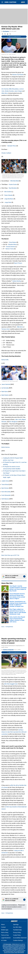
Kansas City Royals (17, 74)
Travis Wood (4, 484)
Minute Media (8, 944)
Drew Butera (12, 242)
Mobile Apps (4, 930)
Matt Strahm (5, 395)
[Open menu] (2, 2)
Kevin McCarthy (5, 491)
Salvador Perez (11, 146)
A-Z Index (4, 940)
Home (2, 626)
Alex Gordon (7, 191)
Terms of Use (5, 935)
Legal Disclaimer (6, 938)
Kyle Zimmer (5, 488)
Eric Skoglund (13, 421)
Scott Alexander (6, 495)
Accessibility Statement (20, 938)
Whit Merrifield (14, 181)
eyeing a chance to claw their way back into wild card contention (13, 732)
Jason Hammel (5, 384)
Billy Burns (20, 327)
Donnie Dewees (10, 246)
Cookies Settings (18, 940)
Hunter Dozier (13, 184)
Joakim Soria (5, 481)
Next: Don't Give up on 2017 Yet (10, 555)
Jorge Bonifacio (8, 199)
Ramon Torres (10, 249)
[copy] (10, 34)
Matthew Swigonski (8, 649)
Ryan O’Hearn (18, 263)
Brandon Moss (12, 244)
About (3, 924)
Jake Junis (18, 419)
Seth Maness (5, 499)
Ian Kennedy (5, 388)
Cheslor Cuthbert (6, 153)
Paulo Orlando (8, 195)
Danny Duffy (4, 359)
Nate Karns (4, 391)
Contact (3, 927)
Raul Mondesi (13, 188)
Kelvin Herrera (5, 447)
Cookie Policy (17, 935)
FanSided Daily (17, 930)
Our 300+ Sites (17, 927)
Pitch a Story (4, 932)
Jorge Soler (8, 202)
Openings (16, 924)
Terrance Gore (5, 329)
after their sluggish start (11, 684)
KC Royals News (9, 626)
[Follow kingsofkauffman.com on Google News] (24, 576)
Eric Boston (6, 31)
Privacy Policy (17, 932)
